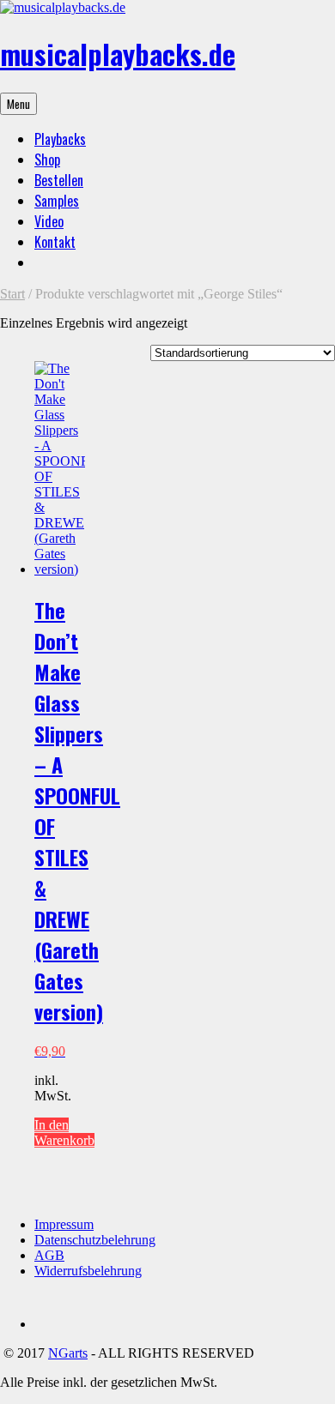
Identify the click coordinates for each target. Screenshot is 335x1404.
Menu (18, 103)
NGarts (68, 1353)
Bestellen (58, 180)
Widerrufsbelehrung (88, 1270)
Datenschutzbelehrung (94, 1239)
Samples (56, 200)
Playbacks (60, 139)
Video (49, 221)
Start (12, 293)
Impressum (64, 1224)
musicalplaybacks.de (117, 53)
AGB (49, 1255)
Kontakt (55, 242)
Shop (47, 159)
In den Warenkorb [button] (64, 1133)
